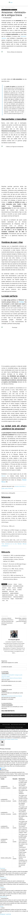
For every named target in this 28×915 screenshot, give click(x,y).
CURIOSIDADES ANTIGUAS (18, 586)
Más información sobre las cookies (18, 724)
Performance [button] (3, 877)
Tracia (3, 600)
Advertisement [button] (3, 896)
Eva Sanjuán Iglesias (7, 17)
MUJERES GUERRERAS (14, 593)
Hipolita (14, 589)
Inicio (2, 7)
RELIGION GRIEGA (18, 598)
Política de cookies (6, 724)
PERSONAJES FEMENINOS (18, 596)
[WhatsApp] (13, 609)
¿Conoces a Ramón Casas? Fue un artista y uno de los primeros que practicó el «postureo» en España (7, 621)
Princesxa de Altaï (5, 598)
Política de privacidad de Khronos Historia (11, 678)
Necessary (3, 769)
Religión (12, 598)
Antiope (15, 584)
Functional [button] (2, 868)
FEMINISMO (19, 587)
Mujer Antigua (14, 9)
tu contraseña (4, 671)
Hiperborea (9, 589)
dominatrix (4, 587)
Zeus (7, 600)
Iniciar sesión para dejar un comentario (14, 715)
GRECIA (3, 589)
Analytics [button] (2, 887)
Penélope (21, 302)
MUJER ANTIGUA (5, 593)
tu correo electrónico (6, 685)
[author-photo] (14, 637)
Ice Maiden (19, 589)
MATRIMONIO (5, 591)
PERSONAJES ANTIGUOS (7, 596)
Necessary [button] (2, 767)
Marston (3, 476)
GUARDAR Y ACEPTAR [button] (5, 914)
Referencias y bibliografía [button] (8, 493)
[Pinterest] (9, 609)
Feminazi (14, 587)
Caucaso (20, 584)
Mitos (16, 591)
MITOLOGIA (11, 591)
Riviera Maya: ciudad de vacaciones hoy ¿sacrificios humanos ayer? (21, 621)
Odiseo (16, 595)
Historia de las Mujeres (10, 7)
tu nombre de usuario (6, 666)
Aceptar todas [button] (14, 739)
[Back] (1, 659)
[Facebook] (2, 609)
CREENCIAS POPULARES (6, 586)
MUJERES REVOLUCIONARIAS (7, 595)
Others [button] (1, 906)
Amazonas (10, 584)
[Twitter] (6, 609)
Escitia (9, 587)
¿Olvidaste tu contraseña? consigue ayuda (11, 675)
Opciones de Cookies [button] (5, 739)
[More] (16, 609)
